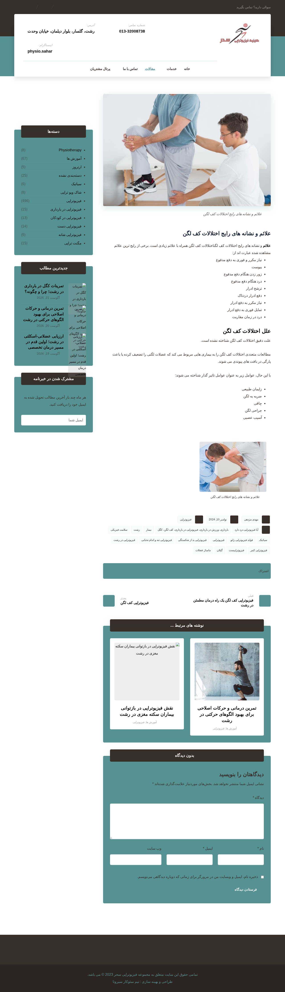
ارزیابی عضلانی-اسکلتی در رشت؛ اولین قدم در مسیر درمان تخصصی (44, 342)
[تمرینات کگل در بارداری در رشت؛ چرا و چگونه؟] (77, 292)
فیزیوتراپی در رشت (124, 540)
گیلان (220, 550)
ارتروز (76, 167)
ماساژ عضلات (203, 550)
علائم (267, 245)
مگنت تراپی (72, 243)
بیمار (148, 529)
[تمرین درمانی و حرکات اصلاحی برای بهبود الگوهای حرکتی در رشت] (77, 314)
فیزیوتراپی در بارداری (65, 209)
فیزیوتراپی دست (69, 226)
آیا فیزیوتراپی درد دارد (246, 529)
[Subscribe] (26, 420)
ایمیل (208, 848)
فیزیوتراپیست (236, 550)
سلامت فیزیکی (119, 529)
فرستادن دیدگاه (246, 889)
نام (260, 848)
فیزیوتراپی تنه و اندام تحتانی (156, 540)
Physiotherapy (70, 150)
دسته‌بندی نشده (70, 175)
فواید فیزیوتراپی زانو (242, 540)
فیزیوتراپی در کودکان (66, 218)
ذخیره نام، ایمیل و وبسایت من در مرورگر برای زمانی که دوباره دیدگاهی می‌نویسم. (197, 877)
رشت (137, 529)
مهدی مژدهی (251, 519)
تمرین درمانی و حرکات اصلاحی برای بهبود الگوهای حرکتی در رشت (43, 314)
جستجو (32, 106)
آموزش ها (231, 728)
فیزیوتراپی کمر (258, 550)
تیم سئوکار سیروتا (126, 982)
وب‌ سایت (154, 848)
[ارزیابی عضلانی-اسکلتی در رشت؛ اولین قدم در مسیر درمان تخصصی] (77, 342)
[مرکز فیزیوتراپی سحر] (239, 34)
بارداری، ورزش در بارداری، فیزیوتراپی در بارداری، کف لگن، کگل (193, 529)
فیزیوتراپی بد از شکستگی (192, 540)
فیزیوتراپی (185, 519)
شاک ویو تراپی (71, 192)
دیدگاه (258, 798)
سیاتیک (263, 540)
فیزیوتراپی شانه (70, 235)
